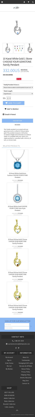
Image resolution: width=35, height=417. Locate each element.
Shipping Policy (26, 375)
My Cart (9, 366)
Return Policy (25, 369)
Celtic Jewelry (9, 407)
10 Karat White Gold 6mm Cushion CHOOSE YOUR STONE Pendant (17, 175)
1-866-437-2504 (19, 341)
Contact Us (25, 383)
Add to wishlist (13, 109)
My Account (9, 357)
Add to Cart (14, 103)
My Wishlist (9, 369)
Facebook (16, 348)
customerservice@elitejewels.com (19, 344)
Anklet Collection (9, 398)
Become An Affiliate (25, 366)
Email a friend (10, 114)
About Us (26, 357)
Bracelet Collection (9, 404)
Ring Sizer (26, 381)
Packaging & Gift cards (26, 363)
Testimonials (26, 360)
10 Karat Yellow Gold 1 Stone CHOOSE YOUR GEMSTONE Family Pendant (17, 241)
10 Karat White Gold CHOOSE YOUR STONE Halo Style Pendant (17, 208)
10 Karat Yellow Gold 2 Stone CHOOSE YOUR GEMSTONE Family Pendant (17, 274)
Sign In (9, 360)
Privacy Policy (25, 372)
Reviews (17, 125)
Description (17, 121)
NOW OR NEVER (9, 395)
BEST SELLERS (9, 392)
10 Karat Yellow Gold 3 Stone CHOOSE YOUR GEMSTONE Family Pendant (17, 307)
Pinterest (18, 348)
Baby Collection (9, 401)
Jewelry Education (26, 378)
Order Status (9, 363)
